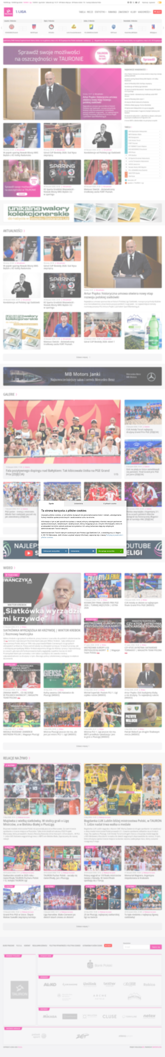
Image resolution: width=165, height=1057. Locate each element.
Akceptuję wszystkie (106, 551)
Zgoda (51, 503)
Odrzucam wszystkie (51, 551)
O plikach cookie (109, 503)
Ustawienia (78, 503)
